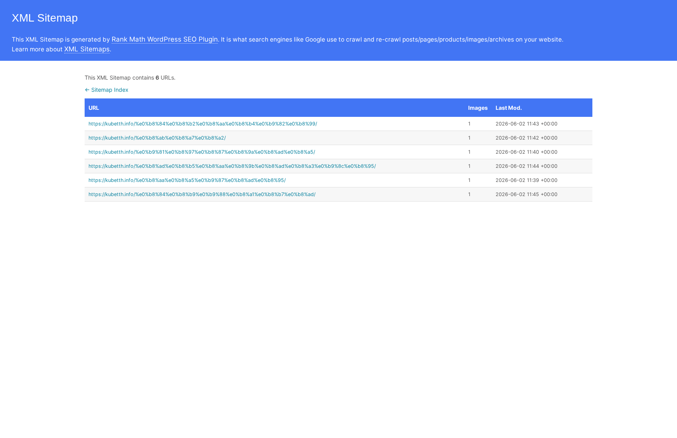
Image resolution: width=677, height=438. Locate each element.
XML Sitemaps (87, 49)
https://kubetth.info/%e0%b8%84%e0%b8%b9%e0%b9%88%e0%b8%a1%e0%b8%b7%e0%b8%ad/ (202, 194)
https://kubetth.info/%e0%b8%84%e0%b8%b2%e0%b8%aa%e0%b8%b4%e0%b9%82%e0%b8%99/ (203, 124)
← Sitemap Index (107, 89)
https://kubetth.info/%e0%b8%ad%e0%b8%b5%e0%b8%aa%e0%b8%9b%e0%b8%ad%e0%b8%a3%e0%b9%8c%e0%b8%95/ (232, 166)
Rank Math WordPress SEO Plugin (165, 39)
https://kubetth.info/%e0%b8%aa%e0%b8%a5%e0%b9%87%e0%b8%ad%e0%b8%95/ (187, 180)
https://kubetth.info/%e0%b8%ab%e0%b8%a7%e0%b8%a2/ (157, 138)
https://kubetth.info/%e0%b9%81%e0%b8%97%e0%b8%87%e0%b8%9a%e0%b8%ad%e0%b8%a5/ (202, 152)
